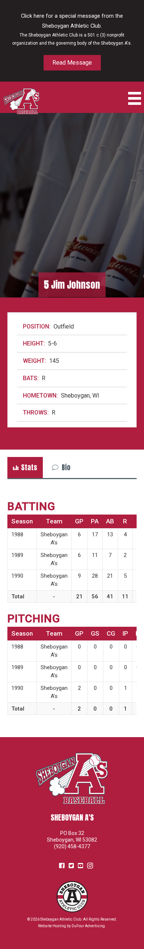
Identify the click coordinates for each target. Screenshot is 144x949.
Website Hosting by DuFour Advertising (71, 926)
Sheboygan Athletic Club (60, 919)
